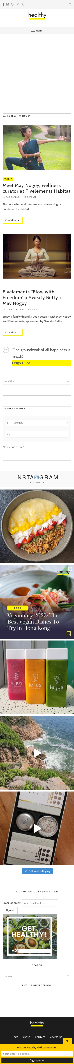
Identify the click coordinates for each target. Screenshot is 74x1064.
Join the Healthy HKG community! (37, 1047)
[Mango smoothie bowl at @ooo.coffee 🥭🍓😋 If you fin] (37, 526)
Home (15, 1037)
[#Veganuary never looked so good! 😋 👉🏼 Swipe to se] (37, 602)
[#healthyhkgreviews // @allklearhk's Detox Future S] (37, 828)
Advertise (56, 1037)
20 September (30, 309)
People (8, 179)
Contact (40, 1037)
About (27, 1037)
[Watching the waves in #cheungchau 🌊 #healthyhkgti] (37, 753)
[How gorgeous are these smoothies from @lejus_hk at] (37, 677)
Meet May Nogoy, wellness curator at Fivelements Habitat (37, 188)
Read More (12, 220)
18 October (30, 197)
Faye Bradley (13, 197)
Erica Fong (12, 309)
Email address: (12, 903)
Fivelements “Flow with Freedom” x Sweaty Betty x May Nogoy (32, 297)
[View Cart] (70, 5)
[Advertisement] (37, 75)
